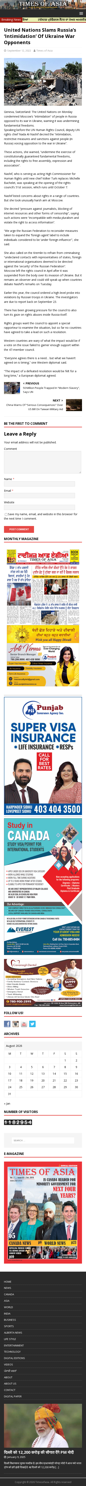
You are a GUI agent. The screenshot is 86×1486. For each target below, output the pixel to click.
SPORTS (9, 1326)
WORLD (8, 1307)
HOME (7, 1281)
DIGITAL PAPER (13, 1396)
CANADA (9, 1294)
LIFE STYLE (10, 1339)
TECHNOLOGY (12, 1351)
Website (9, 502)
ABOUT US (10, 1383)
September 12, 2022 (19, 50)
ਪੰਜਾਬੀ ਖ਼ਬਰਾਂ (10, 1371)
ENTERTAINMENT (14, 1345)
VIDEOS (8, 1364)
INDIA (7, 1313)
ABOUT (8, 1377)
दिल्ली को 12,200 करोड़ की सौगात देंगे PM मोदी (39, 1452)
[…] (57, 1467)
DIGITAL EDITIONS (14, 1358)
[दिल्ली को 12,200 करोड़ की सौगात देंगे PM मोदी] (43, 1445)
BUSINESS (10, 1320)
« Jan (7, 1103)
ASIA (6, 1301)
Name (8, 479)
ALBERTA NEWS (13, 1332)
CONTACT (9, 1390)
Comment (10, 449)
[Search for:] (43, 1140)
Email (8, 491)
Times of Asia (44, 50)
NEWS (7, 1288)
